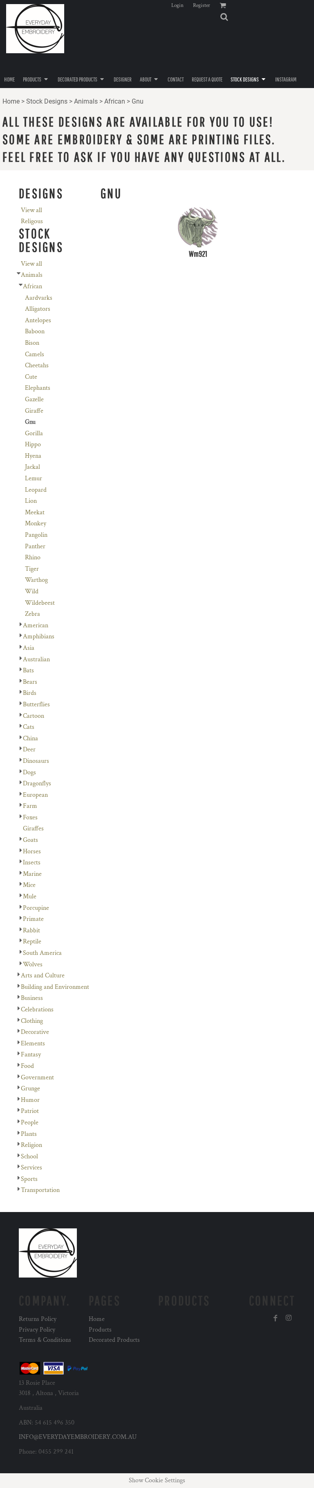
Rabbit (31, 930)
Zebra (32, 614)
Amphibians (38, 636)
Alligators (37, 309)
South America (42, 953)
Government (37, 1077)
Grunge (30, 1088)
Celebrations (37, 1009)
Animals (86, 101)
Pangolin (36, 535)
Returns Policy (37, 1319)
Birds (29, 693)
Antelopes (38, 320)
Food (27, 1066)
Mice (29, 885)
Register (201, 5)
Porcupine (36, 908)
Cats (28, 727)
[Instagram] (288, 1318)
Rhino (32, 557)
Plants (29, 1134)
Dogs (29, 772)
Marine (32, 874)
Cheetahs (37, 365)
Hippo (33, 444)
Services (31, 1167)
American (35, 625)
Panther (35, 546)
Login (177, 5)
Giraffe (34, 411)
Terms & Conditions (45, 1340)
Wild (31, 591)
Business (32, 998)
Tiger (32, 569)
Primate (33, 919)
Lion (31, 501)
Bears (30, 682)
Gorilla (34, 433)
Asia (28, 648)
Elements (33, 1043)
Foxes (30, 817)
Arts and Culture (43, 975)
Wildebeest (40, 603)
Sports (29, 1179)
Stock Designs (46, 101)
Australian (36, 659)
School (29, 1156)
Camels (34, 354)
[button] (224, 17)
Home (11, 101)
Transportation (40, 1190)
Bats (28, 670)
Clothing (32, 1021)
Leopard (36, 490)
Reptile (32, 941)
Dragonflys (37, 783)
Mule (29, 896)
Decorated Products (114, 1340)
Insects (31, 862)
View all (31, 210)
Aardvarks (38, 298)
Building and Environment (55, 987)
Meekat (35, 512)
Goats (30, 840)
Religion (31, 1145)
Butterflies (36, 704)
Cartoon (33, 716)
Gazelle (34, 399)
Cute (31, 377)
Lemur (33, 478)
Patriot (30, 1111)
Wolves (33, 964)
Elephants (37, 388)
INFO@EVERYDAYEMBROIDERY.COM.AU (78, 1437)
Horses (32, 851)
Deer (29, 749)
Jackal (32, 467)
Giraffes (33, 828)
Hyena (33, 456)
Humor (30, 1100)
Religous (32, 221)
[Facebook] (275, 1318)
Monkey (35, 523)
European (35, 795)
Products (100, 1329)
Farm (30, 806)
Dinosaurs (36, 761)
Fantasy (31, 1054)
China (30, 738)
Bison (32, 343)
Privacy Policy (37, 1329)
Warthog (36, 580)
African (114, 101)
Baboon (35, 331)
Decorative (35, 1032)
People (29, 1122)
